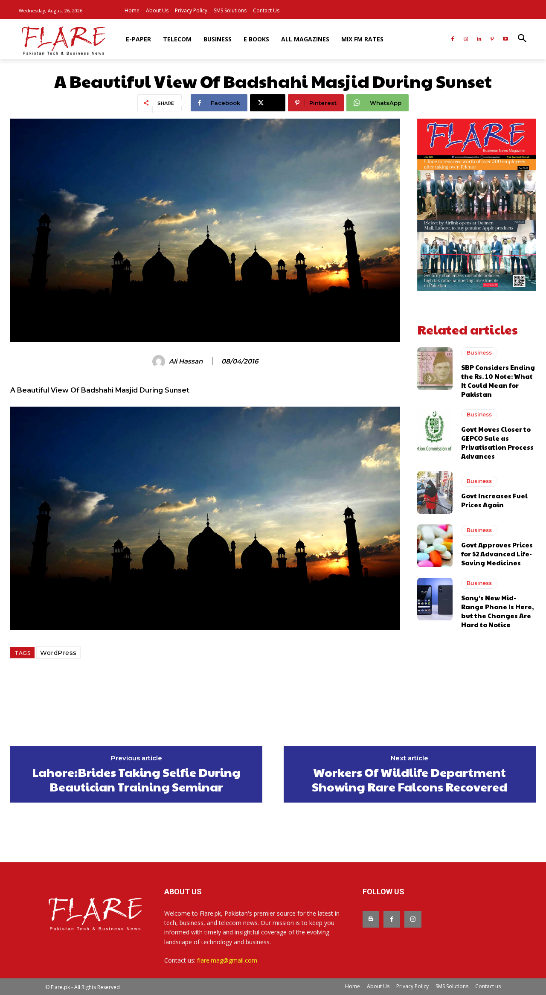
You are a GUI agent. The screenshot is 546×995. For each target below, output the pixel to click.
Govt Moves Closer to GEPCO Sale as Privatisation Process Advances (497, 442)
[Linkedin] (479, 39)
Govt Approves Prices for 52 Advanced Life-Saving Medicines (497, 553)
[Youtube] (505, 39)
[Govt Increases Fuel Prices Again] (435, 492)
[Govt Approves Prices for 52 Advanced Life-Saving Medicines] (435, 545)
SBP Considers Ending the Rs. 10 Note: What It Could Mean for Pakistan (498, 381)
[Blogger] (371, 919)
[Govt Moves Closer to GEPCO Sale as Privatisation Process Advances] (435, 430)
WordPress (58, 653)
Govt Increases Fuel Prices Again (494, 500)
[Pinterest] (492, 39)
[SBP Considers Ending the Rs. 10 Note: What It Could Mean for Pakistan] (435, 368)
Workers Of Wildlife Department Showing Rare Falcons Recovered (409, 779)
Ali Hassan (186, 361)
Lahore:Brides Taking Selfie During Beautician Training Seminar (136, 779)
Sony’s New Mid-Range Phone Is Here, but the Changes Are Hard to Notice (497, 611)
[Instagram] (466, 39)
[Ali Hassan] (160, 361)
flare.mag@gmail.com (227, 960)
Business (479, 352)
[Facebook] (453, 39)
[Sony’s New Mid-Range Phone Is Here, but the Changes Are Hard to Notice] (435, 599)
